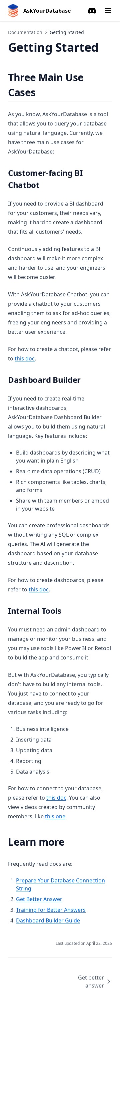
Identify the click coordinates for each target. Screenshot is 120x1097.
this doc (25, 358)
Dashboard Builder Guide (48, 920)
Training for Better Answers (51, 909)
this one (55, 816)
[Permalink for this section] (41, 92)
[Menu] (108, 10)
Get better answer (91, 981)
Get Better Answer (39, 899)
